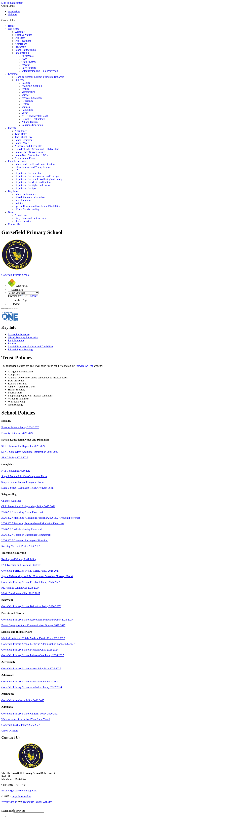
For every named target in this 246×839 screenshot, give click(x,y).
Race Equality (28, 67)
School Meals (22, 143)
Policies (19, 203)
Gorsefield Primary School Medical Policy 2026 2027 (29, 649)
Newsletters (21, 215)
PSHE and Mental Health (34, 116)
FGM (24, 58)
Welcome (20, 31)
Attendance (21, 131)
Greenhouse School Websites (36, 801)
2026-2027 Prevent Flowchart (64, 517)
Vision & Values (23, 34)
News (11, 212)
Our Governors (23, 40)
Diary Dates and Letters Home (31, 218)
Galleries (12, 14)
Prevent (25, 64)
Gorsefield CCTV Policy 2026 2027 (20, 724)
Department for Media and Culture (33, 182)
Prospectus (20, 46)
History (25, 103)
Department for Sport (26, 188)
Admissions (14, 11)
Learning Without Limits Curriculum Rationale (39, 76)
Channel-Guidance (11, 500)
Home (11, 25)
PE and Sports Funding (27, 209)
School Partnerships (25, 49)
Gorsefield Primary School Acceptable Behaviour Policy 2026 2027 (37, 619)
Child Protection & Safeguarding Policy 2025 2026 (28, 506)
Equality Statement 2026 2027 (17, 433)
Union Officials (9, 730)
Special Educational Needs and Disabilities (37, 206)
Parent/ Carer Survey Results (30, 152)
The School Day (23, 137)
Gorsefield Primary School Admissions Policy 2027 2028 (31, 687)
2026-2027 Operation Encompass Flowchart (24, 540)
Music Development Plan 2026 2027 (20, 593)
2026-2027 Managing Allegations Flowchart (24, 517)
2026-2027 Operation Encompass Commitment (26, 534)
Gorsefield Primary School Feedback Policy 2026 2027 (30, 582)
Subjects (19, 79)
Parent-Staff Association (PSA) (31, 155)
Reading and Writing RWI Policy (18, 559)
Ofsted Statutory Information (30, 197)
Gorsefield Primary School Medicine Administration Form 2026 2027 (38, 644)
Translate (33, 295)
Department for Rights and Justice (33, 185)
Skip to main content (12, 2)
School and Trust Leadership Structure (35, 164)
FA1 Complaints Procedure (15, 470)
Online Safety (28, 61)
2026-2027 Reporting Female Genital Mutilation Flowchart (32, 523)
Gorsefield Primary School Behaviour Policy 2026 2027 (31, 606)
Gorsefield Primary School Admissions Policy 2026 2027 (31, 681)
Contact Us (14, 224)
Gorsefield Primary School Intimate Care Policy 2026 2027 (32, 655)
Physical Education (31, 97)
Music (24, 113)
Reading (25, 82)
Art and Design (29, 122)
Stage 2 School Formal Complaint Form (22, 482)
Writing (25, 88)
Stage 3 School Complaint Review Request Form (27, 487)
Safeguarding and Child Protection (39, 70)
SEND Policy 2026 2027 (14, 457)
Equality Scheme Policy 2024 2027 (20, 427)
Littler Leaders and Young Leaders (33, 167)
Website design (9, 801)
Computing (27, 110)
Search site (7, 810)
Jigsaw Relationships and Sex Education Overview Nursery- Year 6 (37, 576)
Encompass (27, 55)
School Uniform (23, 140)
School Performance (25, 194)
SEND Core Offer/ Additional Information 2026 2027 (29, 451)
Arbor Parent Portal (25, 158)
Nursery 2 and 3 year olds (28, 146)
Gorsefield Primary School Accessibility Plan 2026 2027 (31, 668)
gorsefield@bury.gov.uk (19, 790)
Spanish (25, 107)
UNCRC (19, 170)
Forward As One (84, 365)
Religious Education (32, 125)
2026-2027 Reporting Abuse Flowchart (22, 512)
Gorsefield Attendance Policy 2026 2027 (22, 700)
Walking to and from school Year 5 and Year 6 (25, 719)
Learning (13, 73)
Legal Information (21, 796)
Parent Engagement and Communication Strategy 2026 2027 (33, 625)
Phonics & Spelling (31, 85)
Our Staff (20, 37)
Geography (27, 100)
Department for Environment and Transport (37, 176)
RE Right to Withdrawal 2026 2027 (20, 587)
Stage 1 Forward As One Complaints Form (24, 476)
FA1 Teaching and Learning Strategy (20, 565)
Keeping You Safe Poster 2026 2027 (20, 546)
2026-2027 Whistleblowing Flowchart (21, 529)
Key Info (13, 191)
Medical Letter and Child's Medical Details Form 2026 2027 (33, 638)
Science (25, 94)
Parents (12, 128)
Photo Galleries (23, 221)
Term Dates (21, 134)
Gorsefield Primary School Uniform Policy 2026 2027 (30, 713)
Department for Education (28, 173)
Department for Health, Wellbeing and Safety (38, 179)
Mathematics (28, 91)
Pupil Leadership (17, 161)
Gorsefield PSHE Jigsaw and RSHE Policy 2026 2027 (30, 570)
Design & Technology (33, 119)
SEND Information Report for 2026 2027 (23, 446)
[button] (15, 20)
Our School (14, 28)
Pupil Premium (22, 200)
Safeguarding (22, 52)
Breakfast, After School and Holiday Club (37, 149)
